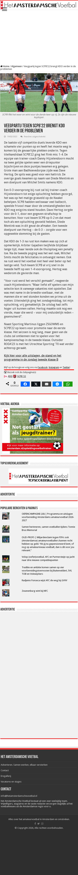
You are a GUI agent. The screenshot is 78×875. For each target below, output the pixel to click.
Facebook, (43, 367)
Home (6, 66)
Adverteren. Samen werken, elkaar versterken (24, 764)
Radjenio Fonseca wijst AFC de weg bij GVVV (44, 580)
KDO (10, 376)
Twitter (66, 367)
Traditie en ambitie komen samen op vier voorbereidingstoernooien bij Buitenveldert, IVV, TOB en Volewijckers (47, 570)
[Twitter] (38, 823)
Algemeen (16, 66)
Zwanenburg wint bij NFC (35, 590)
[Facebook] (35, 823)
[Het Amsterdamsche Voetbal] (39, 5)
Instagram (54, 367)
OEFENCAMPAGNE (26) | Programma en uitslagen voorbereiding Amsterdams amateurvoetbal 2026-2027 (48, 517)
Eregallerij (6, 776)
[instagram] (42, 823)
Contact (5, 770)
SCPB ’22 (21, 376)
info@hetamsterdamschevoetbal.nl (19, 796)
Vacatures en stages (11, 781)
